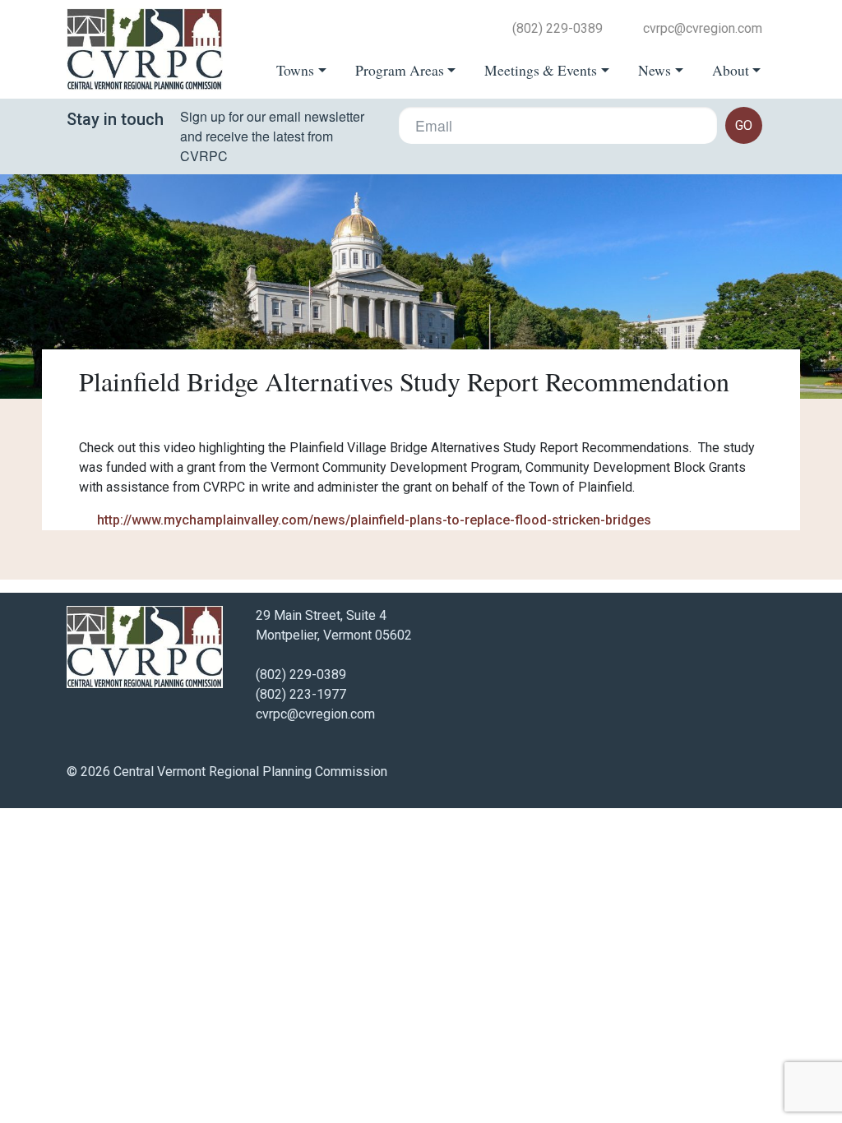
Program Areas (399, 69)
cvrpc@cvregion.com (702, 28)
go (743, 125)
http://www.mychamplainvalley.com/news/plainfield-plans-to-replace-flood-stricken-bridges (374, 520)
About (730, 69)
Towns (295, 69)
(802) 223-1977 (301, 694)
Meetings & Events (540, 69)
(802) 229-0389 (557, 28)
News (654, 69)
